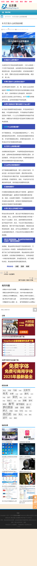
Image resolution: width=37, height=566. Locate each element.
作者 (20, 390)
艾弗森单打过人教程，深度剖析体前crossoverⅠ (11, 302)
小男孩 (18, 526)
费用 (30, 414)
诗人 (20, 414)
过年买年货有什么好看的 (27, 299)
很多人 (9, 400)
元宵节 (27, 390)
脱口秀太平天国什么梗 (9, 299)
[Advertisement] (18, 547)
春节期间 (20, 404)
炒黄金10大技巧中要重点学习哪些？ (11, 289)
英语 (14, 414)
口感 (17, 394)
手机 (15, 400)
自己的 (7, 414)
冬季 (11, 393)
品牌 (21, 394)
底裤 (8, 90)
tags (18, 513)
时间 (4, 404)
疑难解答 (18, 517)
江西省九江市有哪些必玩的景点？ (11, 296)
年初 (30, 397)
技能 (19, 400)
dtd (7, 29)
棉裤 (6, 126)
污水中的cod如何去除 (26, 292)
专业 (4, 390)
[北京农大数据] (18, 6)
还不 (5, 417)
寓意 (21, 397)
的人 (5, 410)
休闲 (30, 1)
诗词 (26, 414)
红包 (21, 411)
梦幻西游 (8, 407)
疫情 (28, 407)
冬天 (5, 393)
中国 (9, 390)
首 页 (2, 1)
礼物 (16, 411)
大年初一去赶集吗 (9, 274)
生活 (16, 1)
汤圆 (16, 407)
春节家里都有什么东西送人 (28, 302)
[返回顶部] (35, 507)
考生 (26, 411)
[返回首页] (35, 497)
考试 (30, 411)
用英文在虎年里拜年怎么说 (10, 292)
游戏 (7, 1)
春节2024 (8, 17)
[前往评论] (35, 502)
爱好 (26, 1)
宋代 (15, 397)
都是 (15, 418)
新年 (30, 400)
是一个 (29, 404)
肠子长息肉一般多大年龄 (26, 280)
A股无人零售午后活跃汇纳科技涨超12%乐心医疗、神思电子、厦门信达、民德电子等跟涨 (28, 296)
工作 (25, 397)
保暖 (28, 96)
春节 (11, 404)
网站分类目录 (30, 515)
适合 (10, 418)
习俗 (15, 390)
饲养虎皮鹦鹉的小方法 (26, 289)
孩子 (8, 397)
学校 (4, 397)
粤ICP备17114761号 (26, 517)
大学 (32, 394)
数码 (12, 1)
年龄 (4, 400)
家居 (21, 1)
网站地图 (13, 517)
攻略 (25, 400)
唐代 (26, 393)
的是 (11, 411)
